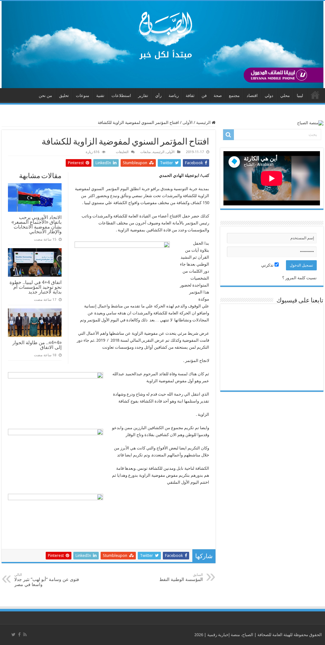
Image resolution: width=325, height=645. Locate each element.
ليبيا (300, 95)
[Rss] (25, 634)
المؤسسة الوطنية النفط (181, 577)
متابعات (145, 152)
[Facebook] (19, 634)
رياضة (174, 95)
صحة (218, 95)
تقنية (100, 95)
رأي (158, 95)
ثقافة (190, 95)
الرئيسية (204, 122)
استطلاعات (121, 95)
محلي (285, 95)
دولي (269, 95)
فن (204, 95)
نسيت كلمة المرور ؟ (299, 277)
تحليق (64, 95)
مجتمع (234, 95)
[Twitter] (13, 634)
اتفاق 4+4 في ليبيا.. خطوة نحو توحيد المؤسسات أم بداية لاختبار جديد (36, 287)
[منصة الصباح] (162, 44)
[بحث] (228, 134)
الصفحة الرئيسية (315, 94)
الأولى (187, 122)
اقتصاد (252, 95)
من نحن (45, 95)
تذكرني (268, 265)
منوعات (82, 95)
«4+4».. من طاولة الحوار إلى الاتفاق (37, 345)
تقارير (143, 95)
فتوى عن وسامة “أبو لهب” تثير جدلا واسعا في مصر (46, 580)
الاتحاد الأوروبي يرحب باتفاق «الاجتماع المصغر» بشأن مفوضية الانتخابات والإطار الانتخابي (36, 224)
